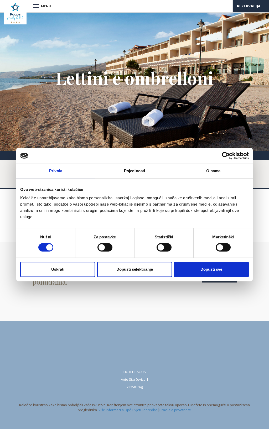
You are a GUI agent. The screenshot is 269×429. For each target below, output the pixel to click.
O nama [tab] (213, 171)
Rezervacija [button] (249, 5)
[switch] (104, 247)
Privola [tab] (55, 171)
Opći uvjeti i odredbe (141, 409)
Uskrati (57, 269)
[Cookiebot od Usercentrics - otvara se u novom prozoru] (226, 156)
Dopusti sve (211, 269)
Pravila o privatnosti (175, 409)
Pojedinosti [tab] (134, 171)
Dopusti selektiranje (134, 269)
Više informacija (111, 409)
